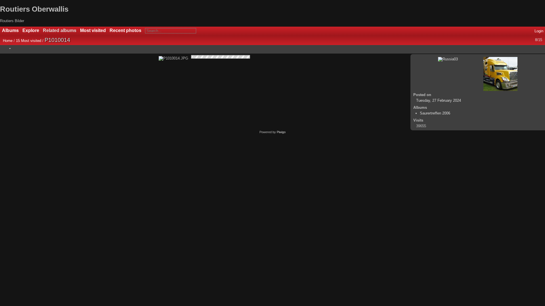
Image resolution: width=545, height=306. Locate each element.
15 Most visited (28, 41)
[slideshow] (19, 48)
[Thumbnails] (515, 48)
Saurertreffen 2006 (435, 113)
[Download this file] (43, 48)
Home (7, 41)
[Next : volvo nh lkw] (539, 48)
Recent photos (125, 30)
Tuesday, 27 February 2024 (438, 100)
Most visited (93, 30)
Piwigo (281, 132)
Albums (10, 30)
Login (538, 31)
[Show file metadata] (31, 48)
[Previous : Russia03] (527, 48)
